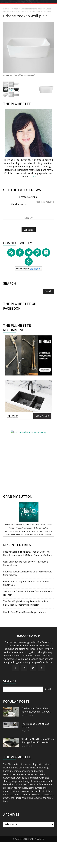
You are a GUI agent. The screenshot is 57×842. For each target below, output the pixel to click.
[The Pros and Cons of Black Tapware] (11, 725)
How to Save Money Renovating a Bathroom (25, 612)
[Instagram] (24, 668)
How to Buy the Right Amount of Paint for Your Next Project (26, 583)
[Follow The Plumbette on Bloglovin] (28, 270)
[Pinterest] (33, 668)
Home (6, 8)
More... (33, 176)
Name (28, 217)
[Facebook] (16, 668)
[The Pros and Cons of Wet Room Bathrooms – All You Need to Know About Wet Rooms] (11, 712)
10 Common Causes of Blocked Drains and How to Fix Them (28, 593)
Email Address (19, 204)
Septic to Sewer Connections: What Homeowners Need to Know (27, 573)
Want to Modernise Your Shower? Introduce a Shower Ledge (25, 563)
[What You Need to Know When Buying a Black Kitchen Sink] (11, 742)
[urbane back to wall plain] (28, 72)
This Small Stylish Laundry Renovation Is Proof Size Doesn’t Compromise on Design (26, 603)
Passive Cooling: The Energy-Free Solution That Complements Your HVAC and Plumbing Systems (27, 553)
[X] (41, 668)
